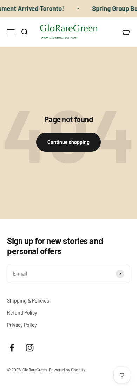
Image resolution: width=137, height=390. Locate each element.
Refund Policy (22, 313)
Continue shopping (68, 142)
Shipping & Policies (28, 301)
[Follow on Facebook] (12, 347)
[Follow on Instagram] (29, 347)
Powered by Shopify (67, 369)
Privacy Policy (22, 325)
